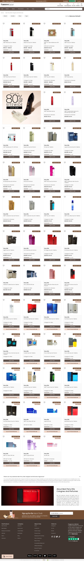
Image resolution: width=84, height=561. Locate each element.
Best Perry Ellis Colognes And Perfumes (14, 12)
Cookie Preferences (55, 559)
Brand (5, 16)
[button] (81, 4)
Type (26, 16)
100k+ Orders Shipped (8, 1)
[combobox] (75, 16)
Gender (13, 16)
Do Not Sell (62, 559)
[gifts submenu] (30, 9)
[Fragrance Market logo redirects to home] (7, 4)
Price (20, 16)
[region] (68, 496)
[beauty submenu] (16, 9)
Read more (75, 534)
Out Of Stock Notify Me (11, 329)
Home (2, 12)
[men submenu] (4, 9)
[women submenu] (10, 9)
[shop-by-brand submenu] (25, 9)
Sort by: (67, 16)
